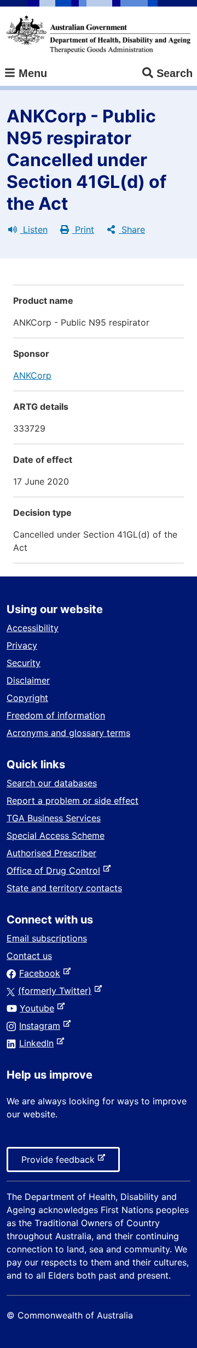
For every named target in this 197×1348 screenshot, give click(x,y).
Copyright (27, 697)
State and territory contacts (64, 887)
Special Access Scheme (56, 835)
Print (83, 229)
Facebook (42, 973)
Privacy (22, 645)
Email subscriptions (47, 938)
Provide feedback (60, 1162)
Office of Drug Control (56, 870)
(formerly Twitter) (57, 990)
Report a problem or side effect (72, 800)
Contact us (29, 955)
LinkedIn (38, 1043)
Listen (34, 229)
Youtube (39, 1008)
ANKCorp (32, 375)
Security (23, 662)
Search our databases (52, 783)
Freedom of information (56, 715)
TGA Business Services (54, 818)
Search (175, 73)
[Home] (98, 34)
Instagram (42, 1025)
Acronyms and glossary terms (68, 732)
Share (132, 229)
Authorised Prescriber (51, 852)
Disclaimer (28, 680)
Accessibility (33, 627)
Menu (31, 73)
